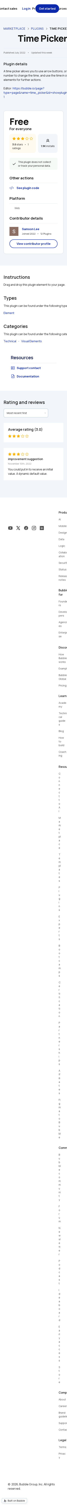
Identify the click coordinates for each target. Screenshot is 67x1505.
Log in (26, 9)
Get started (47, 9)
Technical (10, 341)
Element (9, 313)
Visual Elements (31, 341)
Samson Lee (30, 229)
